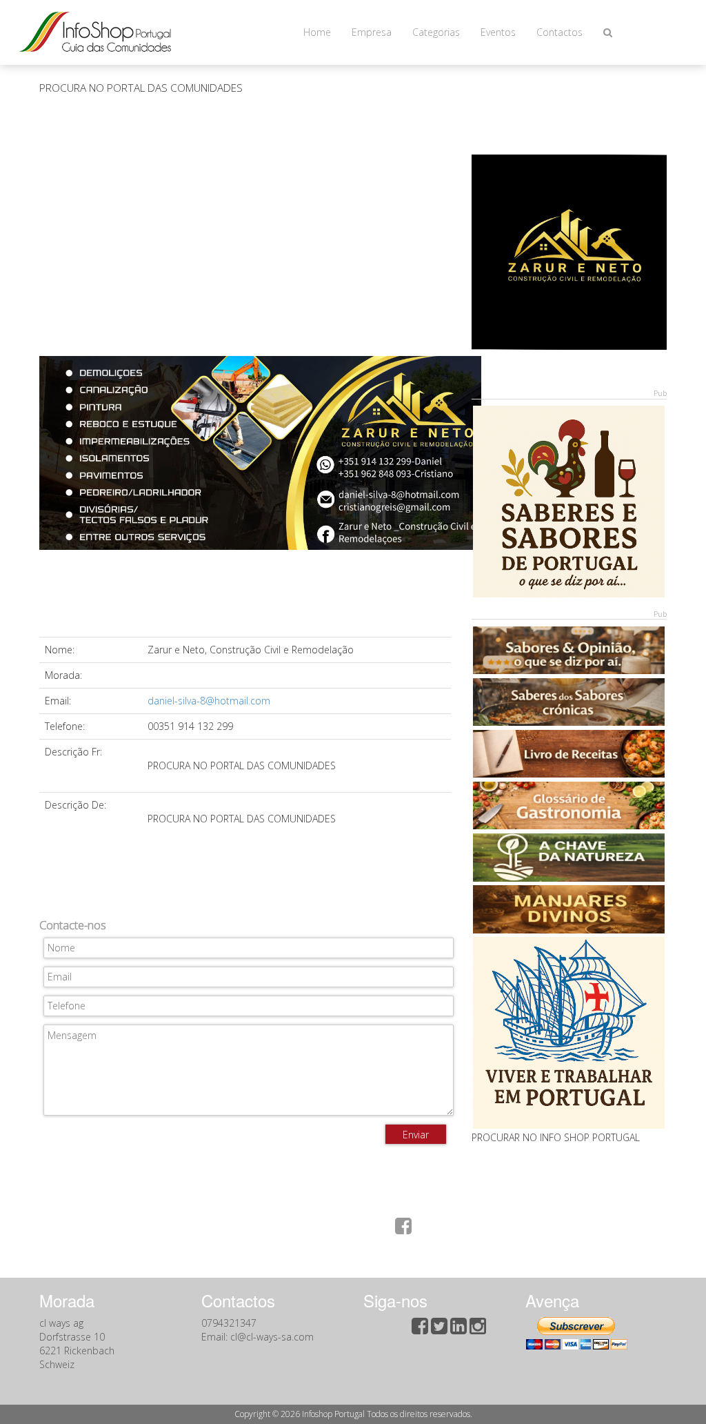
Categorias (436, 32)
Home (317, 32)
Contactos (559, 32)
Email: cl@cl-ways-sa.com (257, 1336)
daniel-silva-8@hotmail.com (209, 700)
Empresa (372, 32)
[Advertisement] (245, 232)
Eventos (498, 32)
